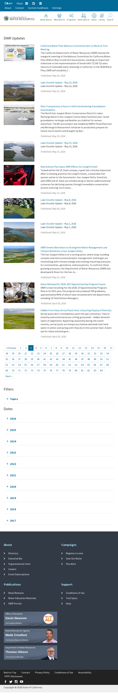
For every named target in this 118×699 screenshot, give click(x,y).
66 (95, 364)
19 (13, 353)
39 (32, 359)
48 (88, 359)
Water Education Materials (22, 598)
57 (38, 364)
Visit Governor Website (14, 623)
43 (57, 359)
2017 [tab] (13, 520)
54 (19, 364)
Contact (19, 7)
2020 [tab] (13, 486)
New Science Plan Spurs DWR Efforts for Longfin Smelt (69, 166)
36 (13, 359)
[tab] (59, 399)
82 (88, 370)
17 (111, 347)
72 (25, 370)
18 (7, 353)
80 (76, 370)
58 (44, 364)
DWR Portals (15, 603)
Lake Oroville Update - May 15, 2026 (59, 142)
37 (19, 359)
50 (101, 359)
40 (38, 359)
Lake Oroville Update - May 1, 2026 (58, 223)
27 (63, 353)
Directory (13, 553)
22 (32, 353)
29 (76, 353)
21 (25, 353)
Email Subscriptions (18, 574)
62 (70, 364)
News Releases (16, 592)
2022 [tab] (13, 464)
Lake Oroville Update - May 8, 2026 (58, 199)
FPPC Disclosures (13, 676)
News (94, 19)
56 (32, 364)
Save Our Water (74, 558)
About (8, 7)
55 (25, 364)
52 (7, 364)
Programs (71, 19)
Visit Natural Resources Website (17, 640)
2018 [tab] (13, 509)
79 (70, 370)
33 (101, 353)
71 (19, 370)
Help (68, 603)
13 (86, 347)
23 (38, 353)
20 (19, 353)
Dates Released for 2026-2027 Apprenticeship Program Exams (73, 284)
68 (107, 364)
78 (63, 370)
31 (88, 353)
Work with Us (84, 19)
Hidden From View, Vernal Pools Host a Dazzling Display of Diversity (76, 310)
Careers (12, 569)
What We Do (59, 19)
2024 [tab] (13, 441)
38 (25, 359)
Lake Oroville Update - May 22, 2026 (59, 82)
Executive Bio (15, 558)
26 (57, 353)
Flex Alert (71, 563)
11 (73, 347)
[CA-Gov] (8, 3)
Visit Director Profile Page (14, 657)
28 (70, 353)
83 (95, 370)
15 (98, 347)
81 (82, 370)
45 (70, 359)
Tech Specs (71, 598)
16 (105, 347)
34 (107, 353)
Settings (56, 7)
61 (63, 364)
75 (44, 370)
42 (51, 359)
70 (13, 370)
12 (79, 347)
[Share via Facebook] (26, 3)
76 (51, 370)
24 (44, 353)
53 (13, 364)
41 (44, 359)
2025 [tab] (13, 430)
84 (101, 370)
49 (95, 359)
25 (51, 353)
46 (76, 359)
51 (107, 359)
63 (76, 364)
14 (92, 347)
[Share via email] (40, 3)
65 (88, 364)
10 (67, 347)
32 (95, 353)
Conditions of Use (75, 592)
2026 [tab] (13, 418)
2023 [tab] (13, 452)
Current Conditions (38, 7)
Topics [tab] (14, 399)
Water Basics (46, 19)
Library (102, 19)
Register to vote (74, 553)
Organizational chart (19, 563)
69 (7, 370)
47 (82, 359)
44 (63, 359)
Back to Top (10, 672)
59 (51, 364)
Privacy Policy (42, 672)
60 (57, 364)
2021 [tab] (13, 475)
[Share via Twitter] (33, 3)
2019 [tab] (13, 498)
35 (7, 359)
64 (82, 364)
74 (38, 370)
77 (57, 370)
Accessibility (84, 672)
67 (101, 364)
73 (32, 370)
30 (82, 353)
